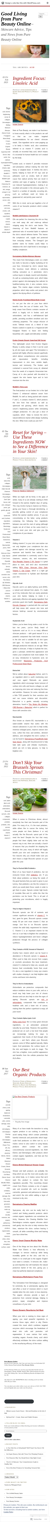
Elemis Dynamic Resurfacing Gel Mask (28, 1310)
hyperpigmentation (6, 162)
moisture (5, 186)
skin (8, 200)
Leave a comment (44, 91)
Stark (22, 1081)
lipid (9, 168)
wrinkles (7, 601)
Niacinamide (6, 545)
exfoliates (7, 1190)
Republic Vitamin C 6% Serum (6, 563)
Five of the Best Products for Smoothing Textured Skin (23, 1468)
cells (8, 814)
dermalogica (6, 1129)
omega (8, 189)
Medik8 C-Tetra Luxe (20, 387)
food (8, 1199)
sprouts (7, 827)
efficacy (7, 1150)
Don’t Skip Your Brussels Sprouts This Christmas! (28, 767)
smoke (5, 211)
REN (28, 1371)
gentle (3, 510)
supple (8, 219)
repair (8, 1233)
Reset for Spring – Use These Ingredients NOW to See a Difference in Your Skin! (30, 442)
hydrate (7, 518)
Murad (24, 1371)
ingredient (7, 165)
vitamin (8, 224)
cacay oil (7, 117)
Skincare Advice (30, 460)
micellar (7, 1215)
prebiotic (7, 822)
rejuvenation (6, 197)
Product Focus (18, 460)
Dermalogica (8, 1371)
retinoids (7, 569)
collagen (7, 119)
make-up (7, 1209)
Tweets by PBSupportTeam (12, 1485)
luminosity (7, 170)
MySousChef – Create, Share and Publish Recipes (22, 1417)
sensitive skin (5, 574)
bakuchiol (7, 481)
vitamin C (41, 915)
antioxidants (6, 808)
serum (5, 200)
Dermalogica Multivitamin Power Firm (28, 1277)
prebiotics (34, 875)
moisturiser (6, 539)
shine (4, 1239)
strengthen (6, 1244)
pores (5, 547)
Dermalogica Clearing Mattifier (6, 1134)
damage (3, 1123)
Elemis (3, 1156)
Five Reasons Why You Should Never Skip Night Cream (23, 1458)
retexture (7, 1236)
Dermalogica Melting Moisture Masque (27, 256)
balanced (7, 1113)
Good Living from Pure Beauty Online (16, 19)
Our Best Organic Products (29, 1072)
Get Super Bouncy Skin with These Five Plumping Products (24, 1454)
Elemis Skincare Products (22, 92)
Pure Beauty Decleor (12, 1501)
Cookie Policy (8, 1512)
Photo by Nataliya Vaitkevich (23, 491)
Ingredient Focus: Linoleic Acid (29, 81)
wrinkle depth (6, 232)
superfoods (6, 216)
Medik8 (19, 1371)
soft (9, 211)
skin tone (7, 208)
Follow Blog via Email (15, 1423)
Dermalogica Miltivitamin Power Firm (6, 1142)
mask (8, 1212)
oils (4, 189)
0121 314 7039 (41, 1386)
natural (8, 542)
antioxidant (6, 806)
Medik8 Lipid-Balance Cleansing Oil (6, 181)
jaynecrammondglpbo (27, 90)
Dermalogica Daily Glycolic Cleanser (6, 488)
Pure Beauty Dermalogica (14, 1497)
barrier (8, 111)
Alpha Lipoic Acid (19, 1022)
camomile (7, 1118)
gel (9, 507)
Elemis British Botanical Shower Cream (5, 1161)
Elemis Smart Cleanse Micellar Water (5, 1179)
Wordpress (20, 1379)
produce (7, 1228)
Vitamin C (7, 227)
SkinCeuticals (34, 1371)
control (8, 1121)
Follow (8, 1435)
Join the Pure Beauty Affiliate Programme (19, 1401)
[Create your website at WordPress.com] (25, 3)
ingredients (6, 523)
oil (9, 186)
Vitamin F (7, 229)
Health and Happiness (20, 780)
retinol (8, 572)
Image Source (18, 124)
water (8, 1247)
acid (4, 111)
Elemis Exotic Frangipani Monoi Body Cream (29, 300)
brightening (6, 114)
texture (8, 221)
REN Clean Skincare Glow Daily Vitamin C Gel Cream (5, 553)
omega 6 (4, 192)
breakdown (6, 1115)
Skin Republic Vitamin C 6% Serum (26, 562)
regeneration (6, 1231)
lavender (7, 1207)
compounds (6, 819)
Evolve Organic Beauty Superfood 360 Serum (29, 340)
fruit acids (7, 1201)
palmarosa (6, 1223)
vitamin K (7, 838)
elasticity (7, 1153)
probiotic (4, 824)
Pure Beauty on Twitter (16, 1482)
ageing (8, 1110)
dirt (6, 1148)
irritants (4, 168)
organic (7, 1220)
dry (9, 1148)
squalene (7, 213)
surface (3, 1247)
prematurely (6, 1225)
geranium (7, 1204)
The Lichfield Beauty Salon (14, 1493)
